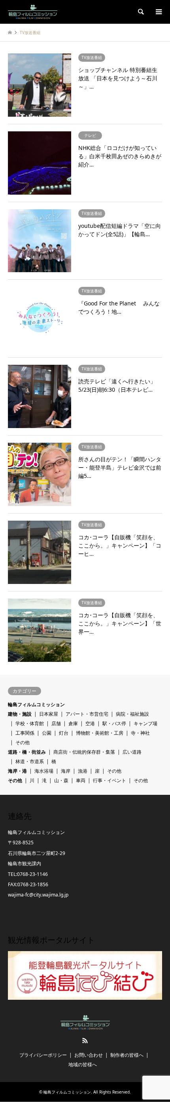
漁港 (82, 771)
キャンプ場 (145, 723)
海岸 (65, 771)
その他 (22, 742)
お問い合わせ (88, 1055)
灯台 (63, 733)
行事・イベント (109, 780)
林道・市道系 (29, 761)
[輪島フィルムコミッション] (32, 11)
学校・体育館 (29, 723)
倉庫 (73, 723)
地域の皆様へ (82, 1064)
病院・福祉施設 (132, 714)
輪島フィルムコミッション (36, 704)
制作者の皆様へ (127, 1055)
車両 (80, 780)
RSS (85, 1040)
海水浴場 (43, 771)
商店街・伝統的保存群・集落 (84, 752)
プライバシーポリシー (43, 1055)
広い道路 (132, 752)
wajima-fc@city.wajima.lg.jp (38, 894)
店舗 (56, 723)
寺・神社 (140, 733)
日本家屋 (48, 714)
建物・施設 (20, 714)
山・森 (61, 780)
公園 (46, 733)
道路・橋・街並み (27, 752)
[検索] (140, 12)
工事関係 (24, 733)
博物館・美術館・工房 (99, 733)
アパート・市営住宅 (87, 714)
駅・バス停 (114, 723)
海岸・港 (17, 771)
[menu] (158, 12)
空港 (90, 723)
